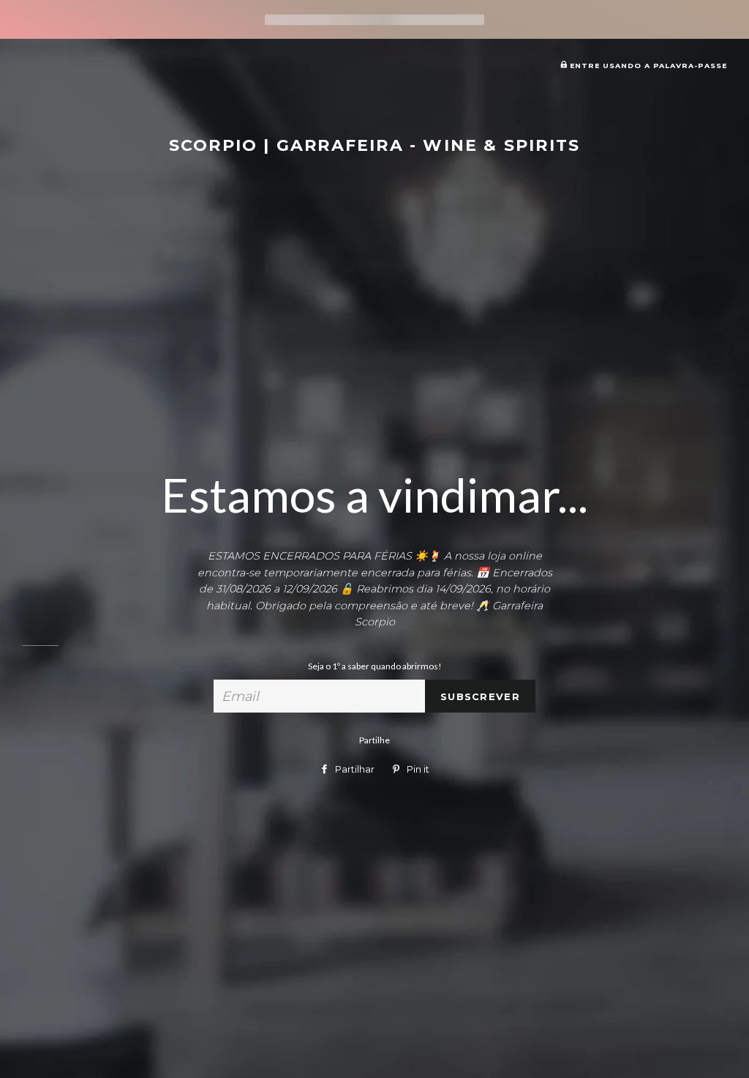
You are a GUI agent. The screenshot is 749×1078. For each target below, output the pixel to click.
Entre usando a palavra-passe (647, 66)
